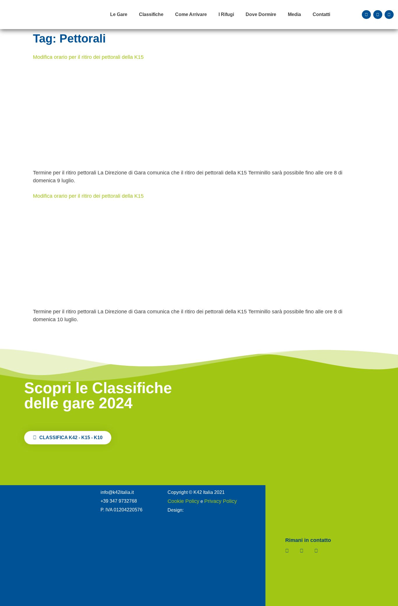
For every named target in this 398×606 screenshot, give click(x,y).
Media (294, 14)
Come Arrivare (191, 14)
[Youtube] (389, 14)
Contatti (321, 14)
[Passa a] (342, 14)
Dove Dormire (261, 14)
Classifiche (151, 14)
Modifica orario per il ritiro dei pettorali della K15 (88, 57)
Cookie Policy (183, 501)
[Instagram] (377, 14)
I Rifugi (226, 14)
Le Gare (118, 14)
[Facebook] (366, 14)
